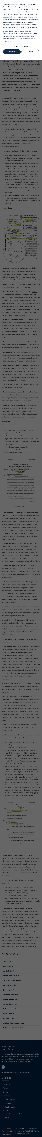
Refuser (30, 51)
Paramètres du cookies (21, 46)
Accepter (12, 51)
